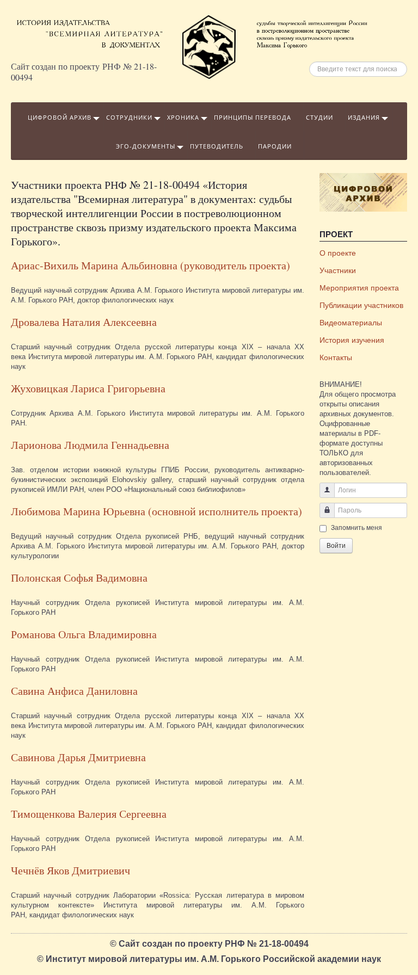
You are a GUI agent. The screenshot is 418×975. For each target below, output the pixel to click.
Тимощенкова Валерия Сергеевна (89, 813)
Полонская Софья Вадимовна (79, 577)
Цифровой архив (59, 117)
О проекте (337, 253)
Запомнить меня (356, 528)
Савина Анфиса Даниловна (74, 690)
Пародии (275, 146)
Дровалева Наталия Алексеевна (84, 321)
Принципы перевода (252, 117)
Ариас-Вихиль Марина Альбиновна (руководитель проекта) (150, 265)
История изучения (351, 340)
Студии (319, 117)
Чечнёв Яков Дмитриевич (70, 870)
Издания (364, 117)
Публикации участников (361, 305)
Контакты (335, 357)
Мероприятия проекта (359, 287)
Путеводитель (216, 146)
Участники (337, 270)
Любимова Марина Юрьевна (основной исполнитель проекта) (156, 511)
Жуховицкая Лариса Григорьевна (88, 388)
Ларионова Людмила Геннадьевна (90, 444)
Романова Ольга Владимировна (84, 634)
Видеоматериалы (350, 322)
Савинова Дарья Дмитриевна (78, 757)
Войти (336, 546)
